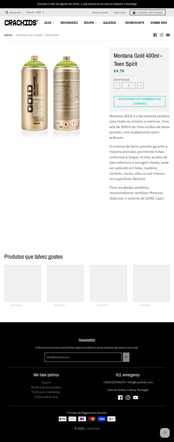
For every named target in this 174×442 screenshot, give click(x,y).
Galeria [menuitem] (109, 23)
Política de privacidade (46, 387)
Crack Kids (93, 428)
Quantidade (121, 79)
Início (8, 35)
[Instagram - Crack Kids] (161, 35)
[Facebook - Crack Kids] (155, 35)
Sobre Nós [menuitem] (158, 23)
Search (46, 382)
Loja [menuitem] (47, 23)
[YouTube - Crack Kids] (168, 35)
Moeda (30, 12)
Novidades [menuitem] (69, 23)
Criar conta (120, 12)
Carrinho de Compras (150, 12)
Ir (126, 357)
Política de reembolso (46, 392)
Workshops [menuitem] (134, 23)
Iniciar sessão (100, 12)
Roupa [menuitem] (89, 23)
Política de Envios (46, 397)
